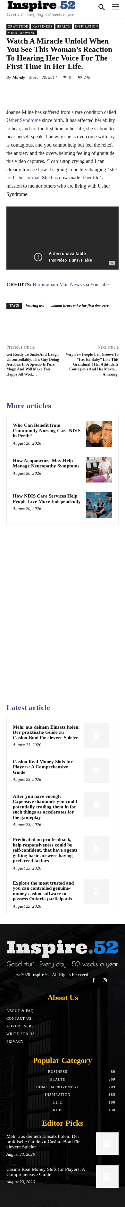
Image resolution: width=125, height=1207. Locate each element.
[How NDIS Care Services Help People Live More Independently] (99, 505)
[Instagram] (105, 980)
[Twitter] (47, 92)
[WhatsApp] (77, 92)
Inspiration (86, 26)
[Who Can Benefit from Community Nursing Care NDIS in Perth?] (99, 434)
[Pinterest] (62, 92)
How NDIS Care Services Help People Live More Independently (47, 498)
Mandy (19, 77)
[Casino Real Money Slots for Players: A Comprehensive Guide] (96, 770)
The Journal (27, 177)
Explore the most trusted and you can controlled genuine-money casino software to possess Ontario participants (43, 891)
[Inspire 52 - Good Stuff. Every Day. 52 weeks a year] (41, 9)
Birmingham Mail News (57, 284)
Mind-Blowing (22, 33)
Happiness (42, 26)
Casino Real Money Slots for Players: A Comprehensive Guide (43, 767)
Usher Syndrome (23, 120)
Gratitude (18, 26)
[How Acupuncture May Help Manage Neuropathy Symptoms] (99, 470)
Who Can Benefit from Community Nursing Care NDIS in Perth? (46, 430)
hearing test (35, 306)
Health (64, 26)
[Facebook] (33, 92)
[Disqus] (62, 611)
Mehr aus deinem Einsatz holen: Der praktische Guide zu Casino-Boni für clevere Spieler (46, 732)
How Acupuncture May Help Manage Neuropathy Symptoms (46, 463)
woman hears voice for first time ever (80, 306)
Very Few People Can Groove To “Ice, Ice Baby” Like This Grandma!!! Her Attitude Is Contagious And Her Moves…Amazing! (92, 364)
